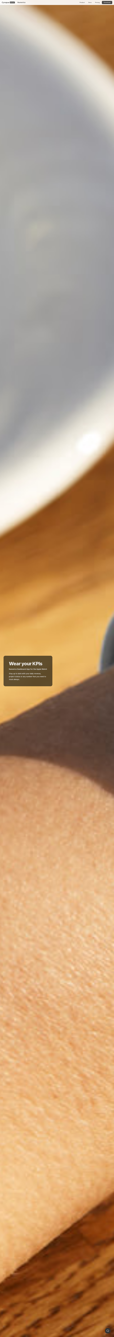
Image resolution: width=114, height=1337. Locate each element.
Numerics (21, 2)
